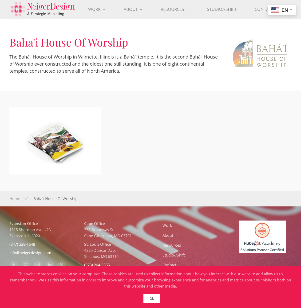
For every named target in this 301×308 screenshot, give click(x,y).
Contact (169, 265)
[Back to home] (44, 9)
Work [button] (94, 9)
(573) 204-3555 (97, 265)
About (167, 235)
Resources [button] (172, 9)
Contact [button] (264, 9)
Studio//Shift (222, 9)
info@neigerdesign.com (30, 252)
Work (167, 225)
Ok (152, 298)
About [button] (131, 9)
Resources (171, 245)
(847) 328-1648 (22, 244)
